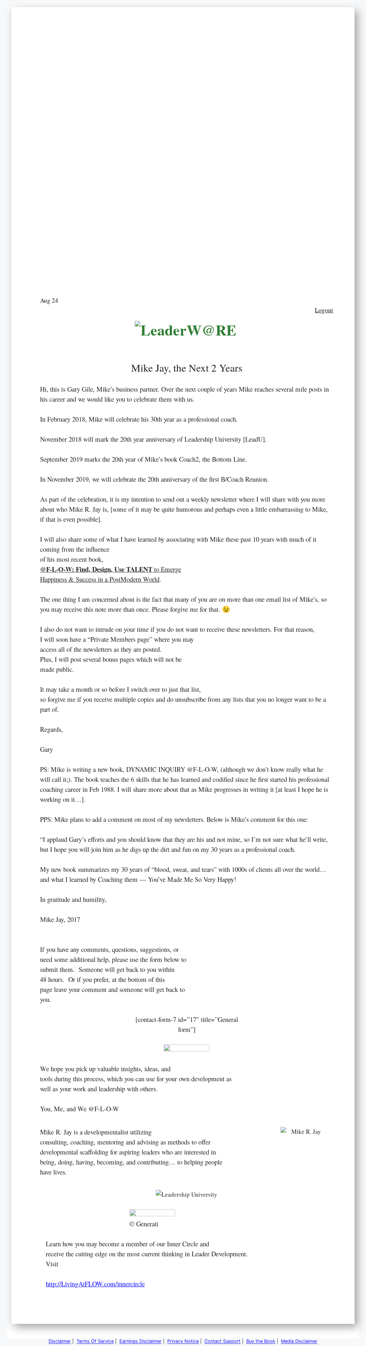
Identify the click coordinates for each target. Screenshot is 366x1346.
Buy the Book (260, 1341)
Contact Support (222, 1341)
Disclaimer (60, 1341)
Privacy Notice (183, 1341)
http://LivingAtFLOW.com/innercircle (95, 1283)
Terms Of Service (95, 1341)
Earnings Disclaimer (140, 1341)
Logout (324, 310)
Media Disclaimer (299, 1341)
